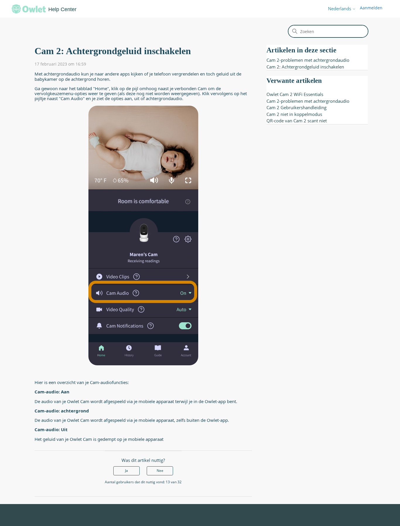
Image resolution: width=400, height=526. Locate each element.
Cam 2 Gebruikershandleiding (296, 107)
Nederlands (340, 8)
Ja (126, 470)
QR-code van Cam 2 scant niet (296, 121)
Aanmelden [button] (371, 8)
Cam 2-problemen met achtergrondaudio (307, 60)
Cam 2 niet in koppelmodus (294, 114)
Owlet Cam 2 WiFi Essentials (294, 94)
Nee (160, 470)
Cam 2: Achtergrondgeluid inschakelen (305, 67)
